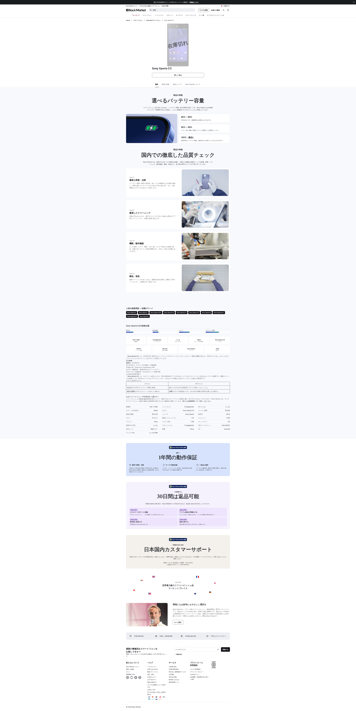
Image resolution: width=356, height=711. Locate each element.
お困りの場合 (215, 10)
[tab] (157, 84)
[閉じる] (353, 2)
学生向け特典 (173, 677)
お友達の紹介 (173, 666)
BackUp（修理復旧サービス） (178, 672)
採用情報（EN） (131, 674)
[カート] (228, 10)
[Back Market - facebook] (135, 677)
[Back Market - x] (139, 677)
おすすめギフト (151, 679)
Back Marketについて (132, 666)
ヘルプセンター (151, 666)
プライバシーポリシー (196, 672)
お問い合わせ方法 (152, 669)
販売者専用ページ (174, 682)
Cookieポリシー (195, 674)
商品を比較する (151, 682)
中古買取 (171, 674)
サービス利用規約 (195, 669)
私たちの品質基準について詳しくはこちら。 (197, 401)
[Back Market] (136, 10)
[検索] (150, 10)
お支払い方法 (151, 689)
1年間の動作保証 (174, 669)
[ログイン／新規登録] (223, 10)
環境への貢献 (130, 669)
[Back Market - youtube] (131, 677)
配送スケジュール (152, 672)
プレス (128, 672)
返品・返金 (150, 674)
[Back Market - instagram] (127, 677)
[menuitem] (147, 15)
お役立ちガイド (151, 677)
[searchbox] (174, 10)
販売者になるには (174, 679)
